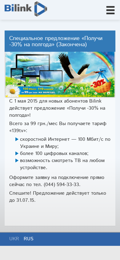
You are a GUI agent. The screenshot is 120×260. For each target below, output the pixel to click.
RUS (29, 238)
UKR (15, 238)
